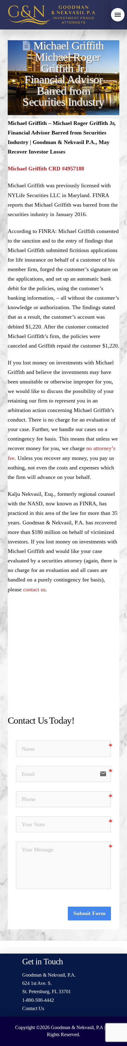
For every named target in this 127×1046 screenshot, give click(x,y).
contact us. (35, 589)
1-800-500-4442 (38, 1000)
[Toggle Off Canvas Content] (118, 14)
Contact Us (33, 1008)
